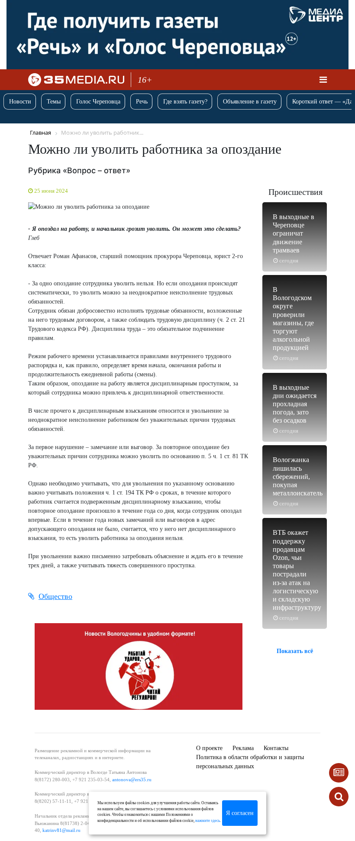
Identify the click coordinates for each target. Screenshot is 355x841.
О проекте (209, 748)
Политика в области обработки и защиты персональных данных (250, 762)
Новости (20, 101)
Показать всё (295, 651)
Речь (142, 101)
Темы (54, 101)
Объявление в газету (250, 101)
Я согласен (240, 813)
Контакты (276, 748)
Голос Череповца (98, 101)
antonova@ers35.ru (132, 779)
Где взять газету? (185, 101)
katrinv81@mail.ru (61, 830)
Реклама (243, 748)
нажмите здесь (207, 820)
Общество (55, 596)
